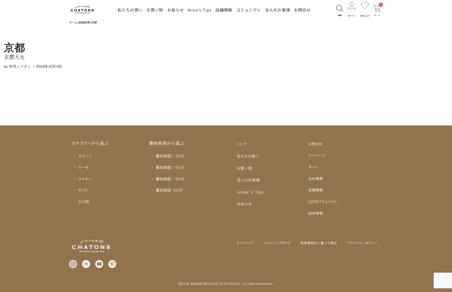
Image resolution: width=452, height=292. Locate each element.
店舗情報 (224, 10)
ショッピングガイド (277, 242)
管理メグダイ (20, 66)
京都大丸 (14, 57)
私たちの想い (130, 10)
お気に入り (365, 15)
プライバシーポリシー (362, 242)
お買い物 (154, 10)
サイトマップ (245, 242)
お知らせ (175, 10)
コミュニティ (248, 10)
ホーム (73, 22)
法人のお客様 (277, 10)
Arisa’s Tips (200, 10)
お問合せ (302, 10)
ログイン (352, 15)
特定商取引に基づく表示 (319, 242)
